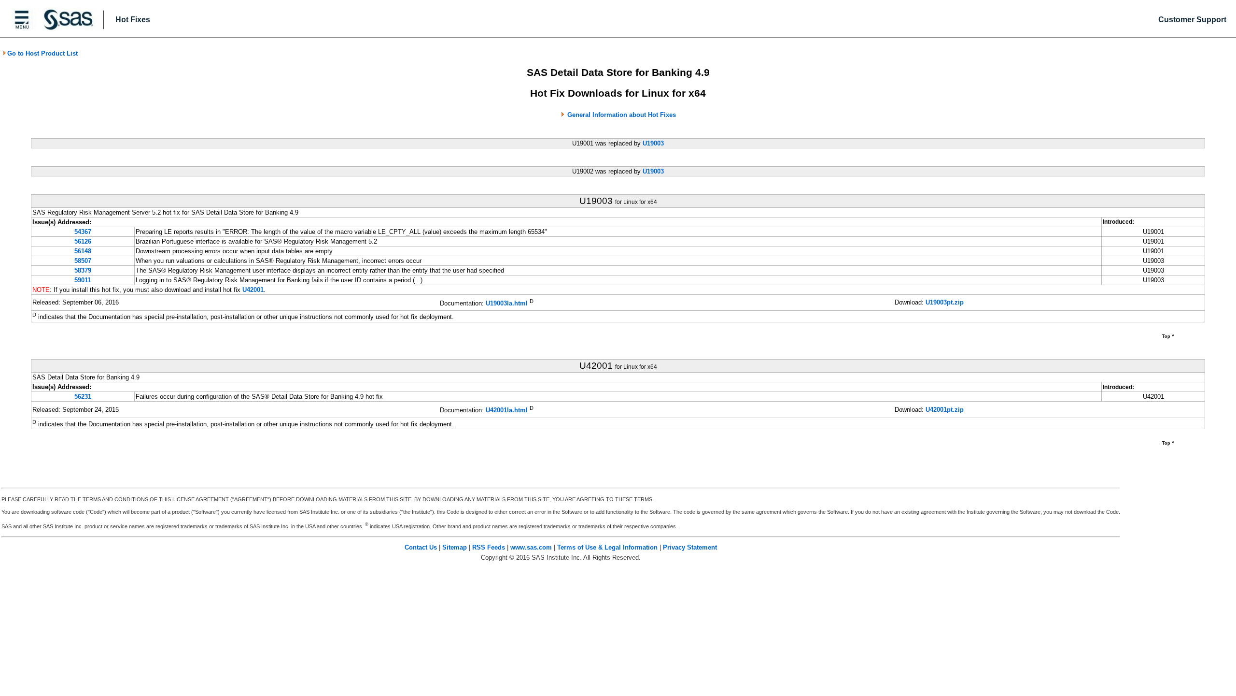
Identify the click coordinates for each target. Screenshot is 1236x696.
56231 (82, 396)
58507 (82, 260)
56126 (82, 241)
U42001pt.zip (945, 409)
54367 (82, 231)
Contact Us (421, 547)
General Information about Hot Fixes (621, 114)
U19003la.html (507, 303)
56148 (82, 251)
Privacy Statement (690, 547)
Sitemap (454, 547)
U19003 (653, 143)
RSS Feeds (488, 547)
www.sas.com (531, 547)
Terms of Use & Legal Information (607, 547)
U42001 (253, 289)
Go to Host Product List (42, 53)
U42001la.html (507, 410)
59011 (82, 280)
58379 (82, 270)
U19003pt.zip (945, 302)
